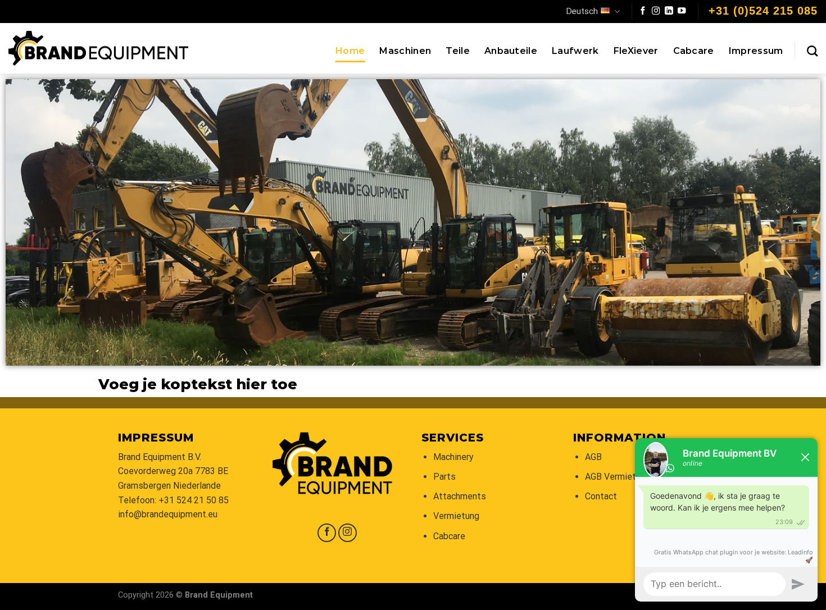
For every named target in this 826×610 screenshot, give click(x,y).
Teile (458, 50)
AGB (593, 457)
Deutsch (582, 11)
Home (350, 50)
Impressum (756, 50)
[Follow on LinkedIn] (669, 11)
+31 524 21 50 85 (193, 500)
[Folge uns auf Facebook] (643, 11)
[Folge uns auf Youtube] (682, 11)
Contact (601, 496)
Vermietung (456, 516)
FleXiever (636, 50)
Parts (444, 476)
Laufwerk (575, 50)
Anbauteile (510, 50)
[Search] (812, 51)
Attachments (459, 496)
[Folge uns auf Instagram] (656, 11)
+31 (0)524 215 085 (763, 10)
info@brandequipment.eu (167, 514)
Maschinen (405, 50)
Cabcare (693, 50)
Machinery (453, 457)
